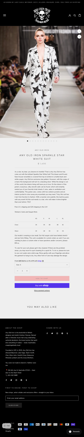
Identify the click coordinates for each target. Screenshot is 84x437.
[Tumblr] (26, 380)
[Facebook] (6, 380)
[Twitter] (11, 380)
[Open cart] (80, 15)
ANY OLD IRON (42, 150)
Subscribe (14, 405)
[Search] (75, 15)
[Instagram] (16, 380)
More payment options (42, 290)
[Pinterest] (21, 380)
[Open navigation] (4, 15)
